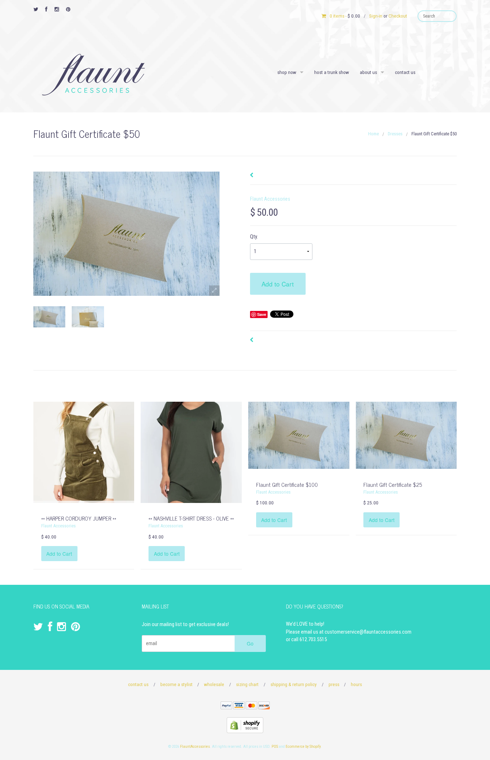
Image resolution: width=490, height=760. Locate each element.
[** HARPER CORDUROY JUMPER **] (83, 452)
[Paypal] (226, 707)
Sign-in (375, 16)
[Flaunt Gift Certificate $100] (298, 435)
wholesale (214, 684)
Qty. (254, 237)
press (334, 684)
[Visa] (239, 707)
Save (261, 314)
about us (368, 72)
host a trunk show (331, 72)
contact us (405, 72)
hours (356, 684)
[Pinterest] (68, 9)
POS (275, 746)
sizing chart (247, 684)
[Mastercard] (251, 707)
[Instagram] (57, 9)
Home (373, 133)
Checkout (397, 16)
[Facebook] (46, 9)
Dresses (395, 133)
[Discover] (264, 707)
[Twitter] (35, 9)
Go (250, 643)
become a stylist (176, 684)
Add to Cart (278, 283)
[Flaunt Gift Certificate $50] (49, 317)
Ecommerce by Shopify (303, 746)
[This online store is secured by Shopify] (245, 725)
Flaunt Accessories (270, 199)
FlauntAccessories (195, 746)
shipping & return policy (293, 684)
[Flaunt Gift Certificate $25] (406, 435)
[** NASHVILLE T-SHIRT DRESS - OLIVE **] (191, 452)
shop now (286, 72)
